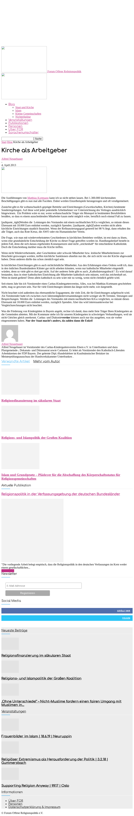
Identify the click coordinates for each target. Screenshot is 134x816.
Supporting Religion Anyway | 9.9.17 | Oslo (35, 785)
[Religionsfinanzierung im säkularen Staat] (20, 393)
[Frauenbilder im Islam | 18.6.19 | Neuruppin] (10, 729)
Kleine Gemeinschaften (28, 113)
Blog (11, 104)
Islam (18, 110)
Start (3, 142)
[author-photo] (9, 340)
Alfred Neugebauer (12, 158)
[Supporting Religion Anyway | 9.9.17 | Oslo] (10, 778)
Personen (15, 126)
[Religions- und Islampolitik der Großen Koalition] (20, 430)
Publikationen (18, 123)
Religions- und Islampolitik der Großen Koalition (36, 437)
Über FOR (15, 129)
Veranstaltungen (20, 120)
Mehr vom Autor (46, 361)
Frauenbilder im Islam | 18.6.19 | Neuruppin (36, 736)
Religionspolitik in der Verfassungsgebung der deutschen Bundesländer (60, 494)
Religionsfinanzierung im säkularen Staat (31, 400)
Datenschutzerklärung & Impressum (34, 807)
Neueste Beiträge (14, 630)
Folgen (126, 618)
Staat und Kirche (24, 107)
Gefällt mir (123, 610)
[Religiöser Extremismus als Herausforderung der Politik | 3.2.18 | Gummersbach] (10, 752)
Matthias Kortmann (38, 197)
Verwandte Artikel (15, 361)
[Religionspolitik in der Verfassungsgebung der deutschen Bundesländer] (32, 561)
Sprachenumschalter (23, 132)
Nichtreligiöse (23, 116)
